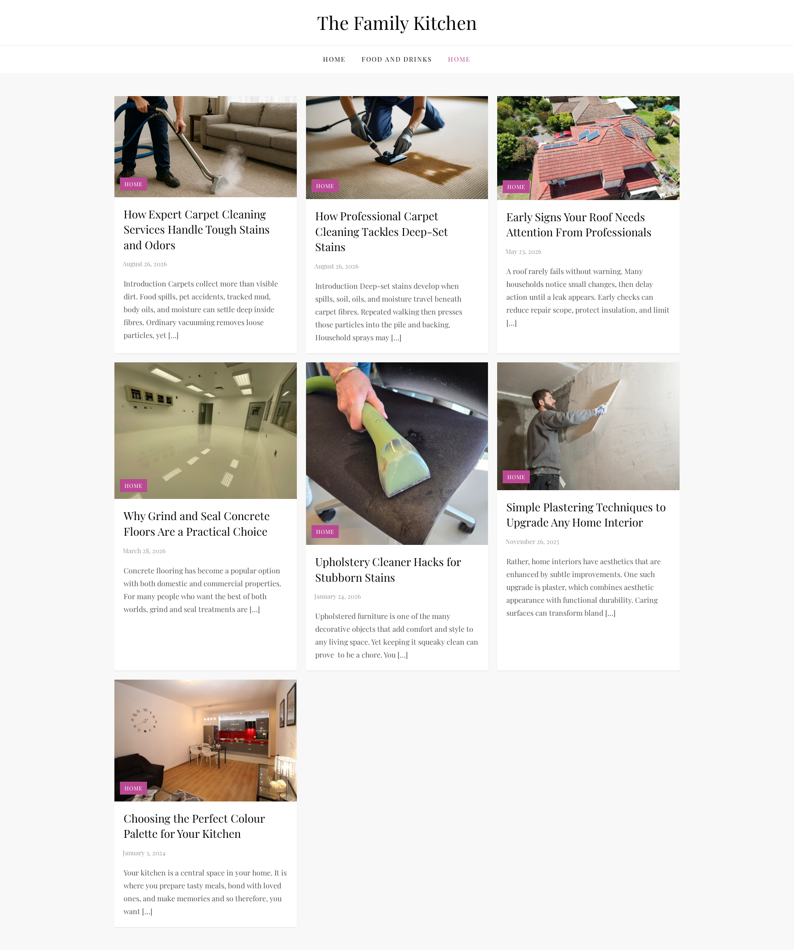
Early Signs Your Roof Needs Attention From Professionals (579, 224)
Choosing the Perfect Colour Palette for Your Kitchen (194, 826)
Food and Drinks (397, 59)
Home (334, 59)
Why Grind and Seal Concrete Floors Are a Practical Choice (197, 523)
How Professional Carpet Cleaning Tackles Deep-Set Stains (381, 231)
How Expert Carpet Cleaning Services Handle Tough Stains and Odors (197, 229)
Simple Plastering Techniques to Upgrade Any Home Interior (586, 514)
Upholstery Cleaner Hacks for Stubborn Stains (388, 569)
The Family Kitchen (397, 22)
